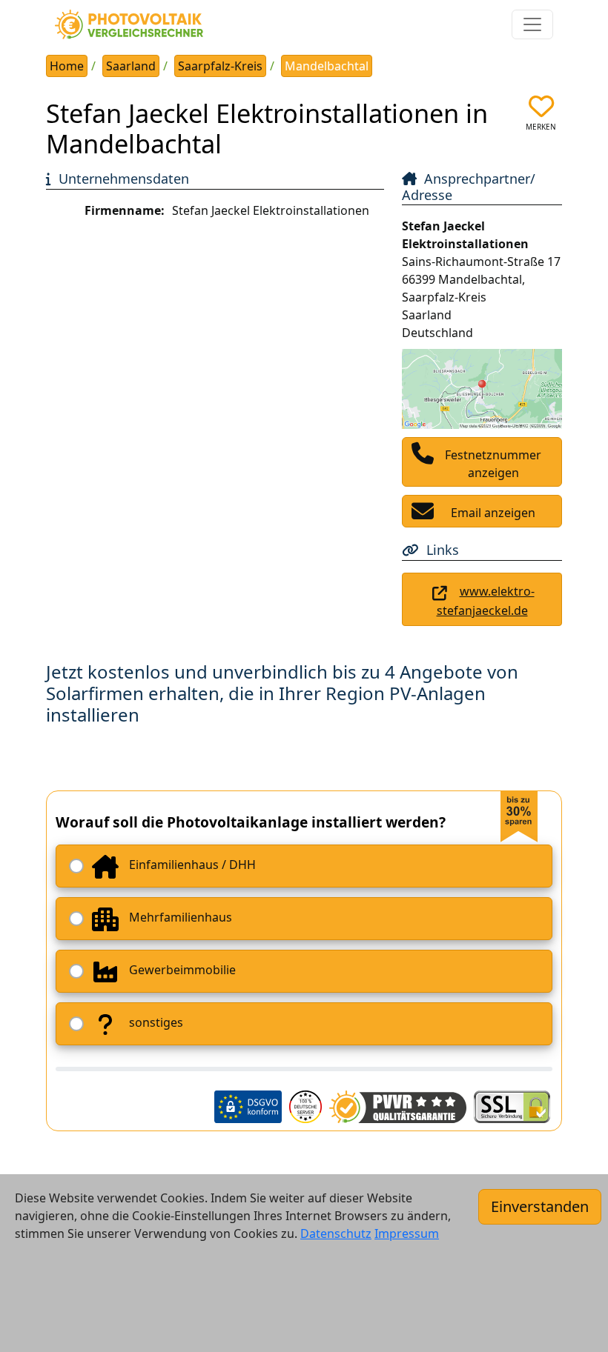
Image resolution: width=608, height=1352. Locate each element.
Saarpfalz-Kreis (220, 66)
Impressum (406, 1233)
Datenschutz (335, 1233)
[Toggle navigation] (532, 24)
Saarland (131, 66)
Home (67, 66)
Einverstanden (540, 1206)
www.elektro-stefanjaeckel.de (486, 601)
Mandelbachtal (327, 66)
